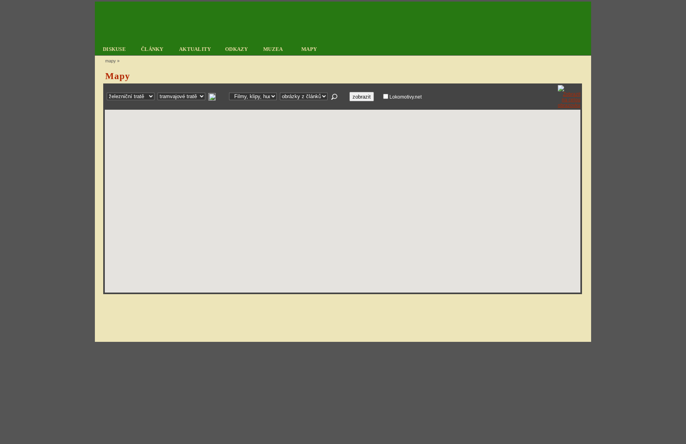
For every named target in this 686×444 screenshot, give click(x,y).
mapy (309, 49)
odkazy (236, 49)
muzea (273, 49)
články (152, 49)
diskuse (114, 49)
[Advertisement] (341, 317)
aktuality (195, 49)
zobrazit (362, 97)
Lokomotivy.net (405, 97)
